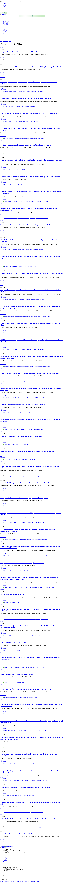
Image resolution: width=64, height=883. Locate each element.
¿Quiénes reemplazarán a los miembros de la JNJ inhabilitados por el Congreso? (26, 145)
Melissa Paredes (6, 25)
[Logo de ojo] (3, 14)
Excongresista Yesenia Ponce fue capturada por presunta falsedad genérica (24, 498)
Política (4, 29)
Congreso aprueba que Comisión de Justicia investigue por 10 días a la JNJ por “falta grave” (30, 373)
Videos (4, 3)
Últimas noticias (6, 21)
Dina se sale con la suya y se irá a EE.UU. (13, 642)
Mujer (4, 6)
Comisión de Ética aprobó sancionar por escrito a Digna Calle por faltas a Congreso (27, 483)
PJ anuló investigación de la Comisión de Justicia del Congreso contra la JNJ (25, 225)
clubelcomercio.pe (9, 881)
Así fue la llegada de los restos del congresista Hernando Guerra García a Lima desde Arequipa (31, 819)
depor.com (19, 881)
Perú (1, 268)
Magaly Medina (6, 23)
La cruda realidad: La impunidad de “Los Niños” (16, 834)
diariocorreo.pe (28, 881)
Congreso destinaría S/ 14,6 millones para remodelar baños (19, 52)
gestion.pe (15, 881)
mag (38, 881)
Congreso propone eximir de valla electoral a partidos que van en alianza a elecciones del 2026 (30, 113)
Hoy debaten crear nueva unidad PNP (12, 594)
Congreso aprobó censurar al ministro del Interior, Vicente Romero (22, 563)
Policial (4, 5)
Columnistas (2, 589)
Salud (4, 32)
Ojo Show (5, 4)
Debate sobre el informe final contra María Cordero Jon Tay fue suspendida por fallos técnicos (30, 177)
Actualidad (5, 9)
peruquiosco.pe (34, 881)
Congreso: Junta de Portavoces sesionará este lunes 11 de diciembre (22, 436)
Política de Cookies (25, 854)
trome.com (23, 881)
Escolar (4, 33)
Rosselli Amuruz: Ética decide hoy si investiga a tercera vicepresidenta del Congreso (27, 689)
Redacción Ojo (3, 57)
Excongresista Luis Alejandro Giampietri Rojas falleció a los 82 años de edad (25, 787)
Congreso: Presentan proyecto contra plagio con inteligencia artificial (22, 404)
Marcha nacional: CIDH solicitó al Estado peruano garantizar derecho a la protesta (27, 451)
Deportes (5, 10)
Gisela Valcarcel (6, 22)
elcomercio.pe (3, 881)
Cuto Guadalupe (6, 24)
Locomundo (5, 7)
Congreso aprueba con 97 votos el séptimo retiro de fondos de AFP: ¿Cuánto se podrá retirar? (30, 67)
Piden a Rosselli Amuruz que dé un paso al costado (16, 674)
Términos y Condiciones (8, 854)
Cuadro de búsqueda (16, 1)
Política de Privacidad (17, 854)
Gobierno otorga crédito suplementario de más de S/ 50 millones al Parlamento (25, 98)
